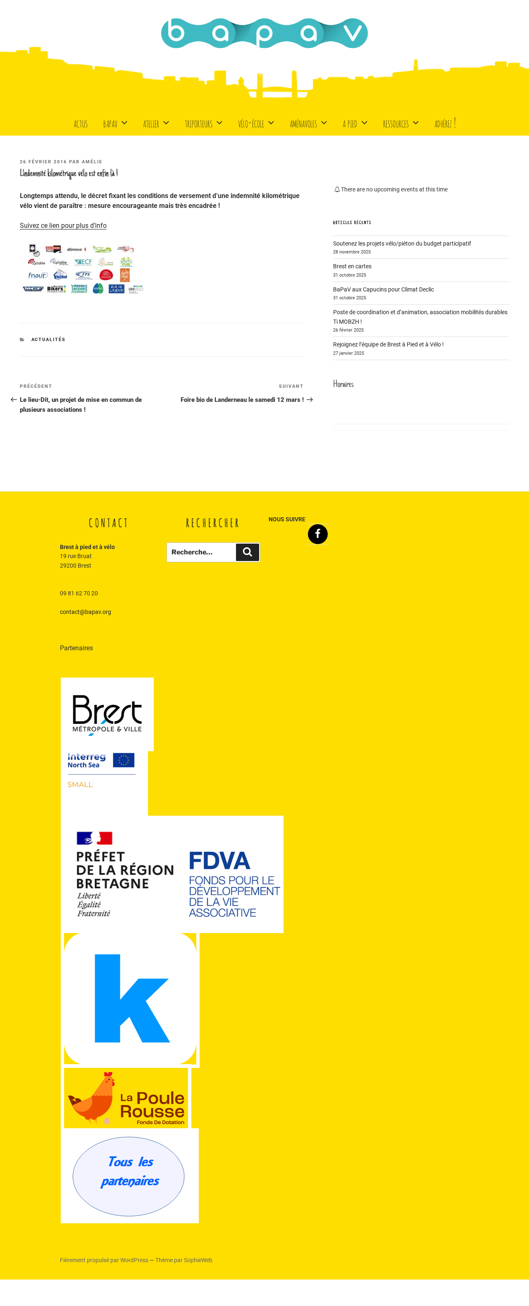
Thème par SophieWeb (183, 1260)
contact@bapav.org (85, 612)
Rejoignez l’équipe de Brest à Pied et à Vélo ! (388, 344)
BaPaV (110, 122)
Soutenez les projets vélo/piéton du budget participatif (402, 243)
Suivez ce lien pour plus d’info (63, 225)
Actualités (48, 339)
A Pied (350, 122)
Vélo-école (251, 122)
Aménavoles (303, 122)
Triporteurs (198, 122)
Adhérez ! (445, 122)
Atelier (151, 122)
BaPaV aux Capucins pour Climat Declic (383, 289)
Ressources (396, 122)
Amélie (92, 162)
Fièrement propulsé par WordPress (105, 1260)
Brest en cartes (352, 266)
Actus (81, 122)
